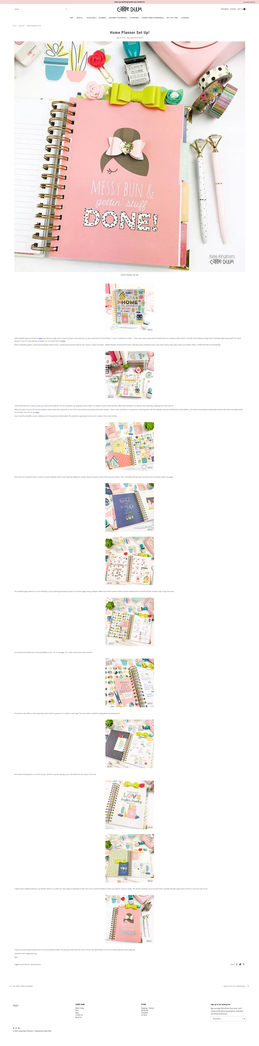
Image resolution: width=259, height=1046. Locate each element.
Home (14, 26)
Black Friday (79, 1008)
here (63, 341)
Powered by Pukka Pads (43, 1031)
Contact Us (79, 1015)
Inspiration (22, 26)
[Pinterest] (16, 1028)
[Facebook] (13, 1028)
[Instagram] (18, 1028)
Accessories (134, 18)
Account (233, 9)
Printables (144, 1013)
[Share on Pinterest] (243, 964)
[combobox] (41, 9)
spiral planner (25, 964)
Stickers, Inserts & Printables (152, 18)
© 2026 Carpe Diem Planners (23, 1031)
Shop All (80, 18)
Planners (102, 18)
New (71, 18)
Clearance (185, 18)
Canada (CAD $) (249, 2)
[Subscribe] (243, 1018)
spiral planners (36, 964)
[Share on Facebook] (236, 964)
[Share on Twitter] (240, 964)
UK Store (144, 1015)
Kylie (40, 338)
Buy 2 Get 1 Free (172, 18)
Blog (77, 1013)
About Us (78, 1017)
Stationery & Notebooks (117, 18)
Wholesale (225, 9)
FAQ (76, 1010)
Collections (90, 18)
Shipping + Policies (147, 1008)
